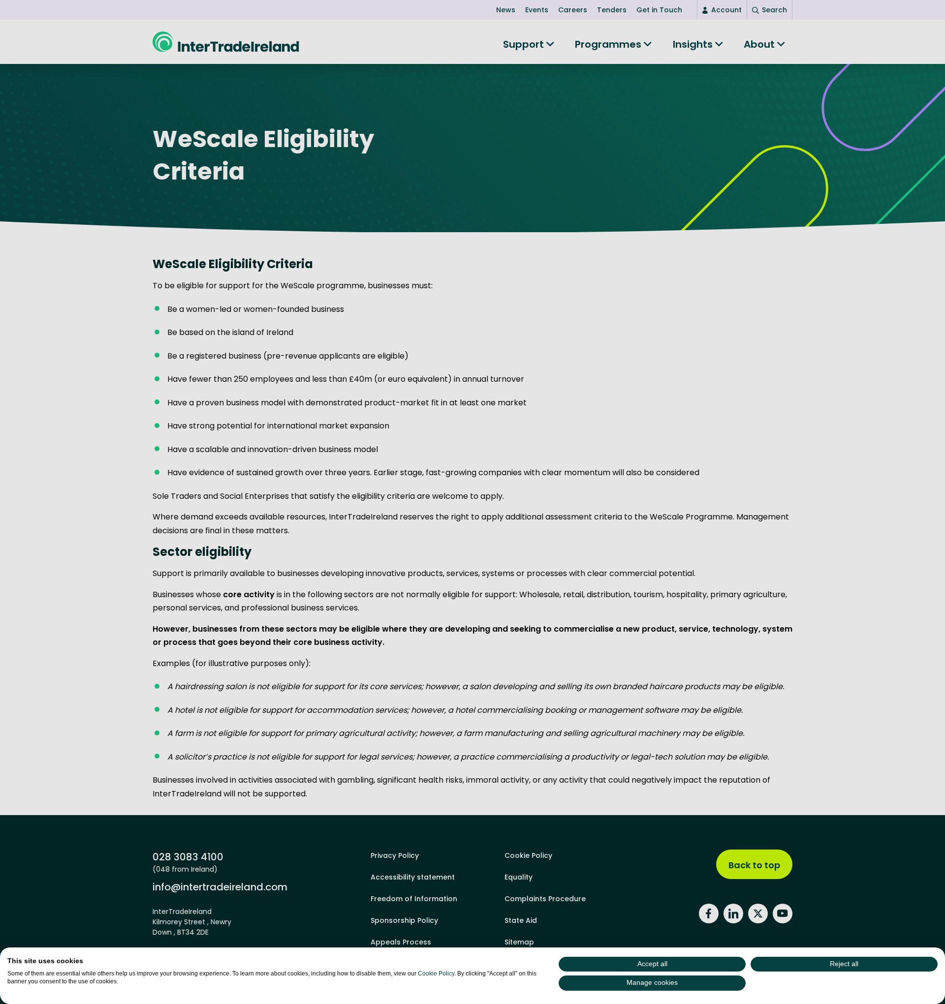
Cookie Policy (436, 973)
